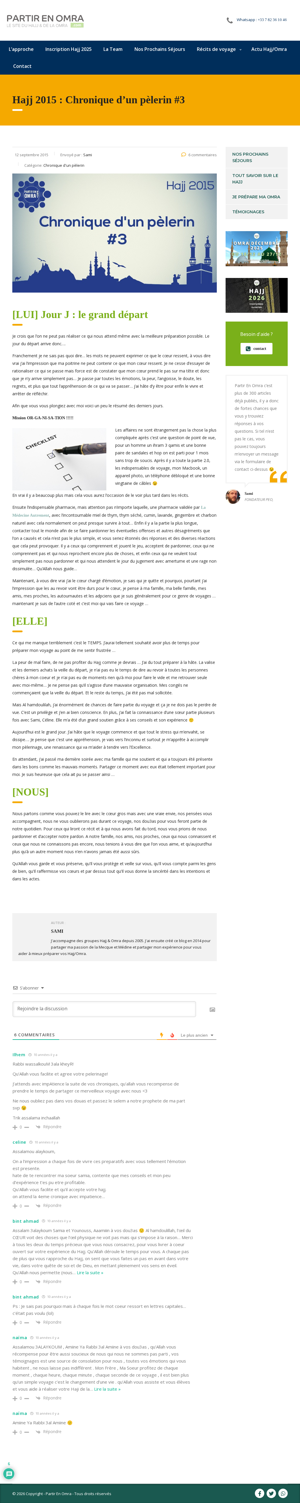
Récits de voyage (216, 49)
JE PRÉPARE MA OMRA (256, 197)
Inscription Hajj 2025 (68, 49)
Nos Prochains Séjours (159, 49)
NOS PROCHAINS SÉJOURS (250, 157)
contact (259, 348)
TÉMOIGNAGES (248, 211)
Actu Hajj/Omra (269, 49)
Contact (22, 66)
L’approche (21, 49)
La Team (112, 49)
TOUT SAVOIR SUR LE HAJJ (255, 179)
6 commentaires (202, 154)
